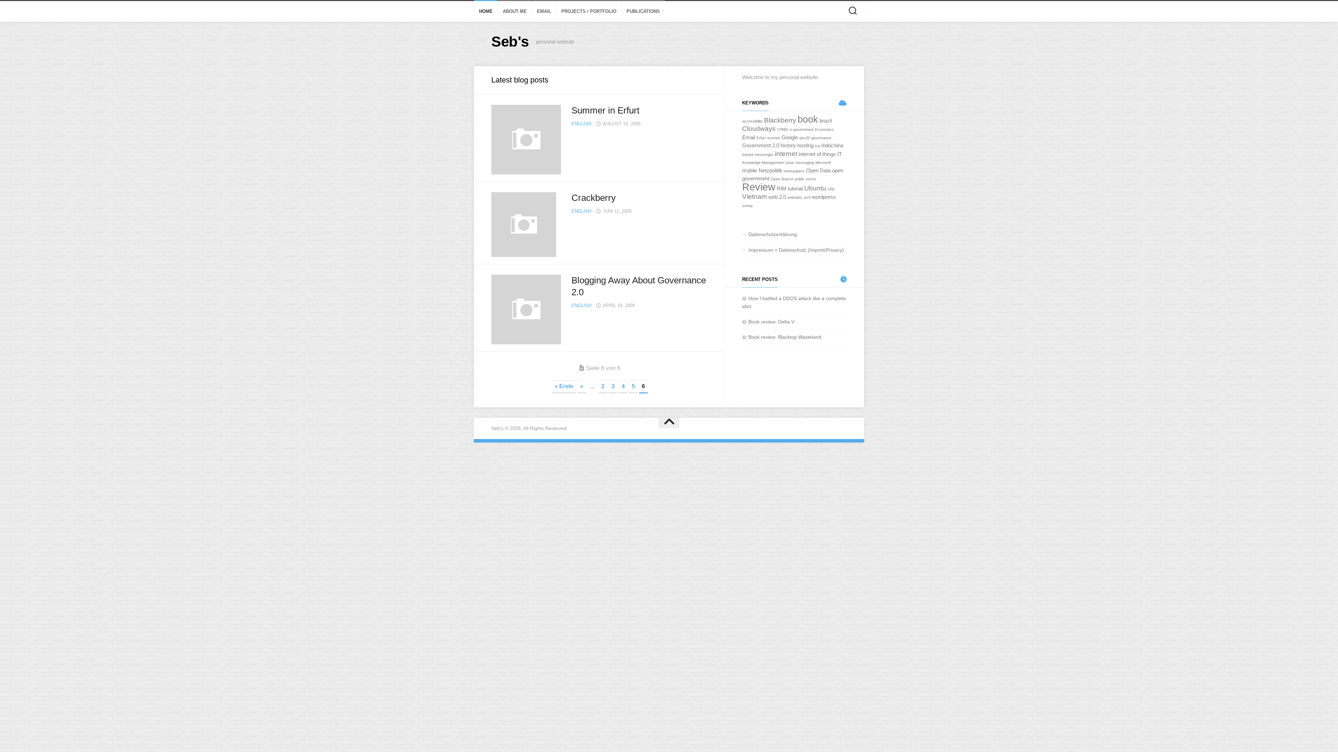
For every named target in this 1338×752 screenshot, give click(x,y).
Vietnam (754, 196)
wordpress (824, 197)
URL (831, 189)
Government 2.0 (760, 145)
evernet (773, 138)
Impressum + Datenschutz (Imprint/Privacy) (796, 250)
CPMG (783, 129)
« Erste (564, 386)
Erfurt (761, 138)
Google (790, 137)
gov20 (804, 138)
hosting (805, 145)
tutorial (795, 188)
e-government (802, 129)
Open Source (782, 179)
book (808, 119)
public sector (805, 179)
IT (839, 154)
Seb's (510, 41)
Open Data (818, 170)
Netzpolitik (770, 170)
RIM (781, 188)
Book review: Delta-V (771, 321)
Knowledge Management (763, 162)
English (581, 123)
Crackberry (593, 198)
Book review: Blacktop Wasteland (784, 337)
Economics (824, 129)
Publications (643, 11)
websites (794, 197)
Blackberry (780, 120)
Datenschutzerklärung (772, 234)
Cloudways (759, 128)
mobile (749, 170)
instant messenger (758, 154)
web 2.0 (777, 197)
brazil (826, 121)
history (788, 145)
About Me (515, 11)
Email (544, 11)
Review (758, 187)
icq (817, 146)
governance (821, 138)
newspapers (794, 171)
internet (786, 153)
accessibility (752, 121)
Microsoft (823, 162)
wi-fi (807, 197)
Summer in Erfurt (605, 110)
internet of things (817, 154)
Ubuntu (815, 188)
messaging (804, 162)
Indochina (832, 145)
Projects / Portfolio (588, 11)
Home (486, 11)
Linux (789, 162)
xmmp (747, 206)
